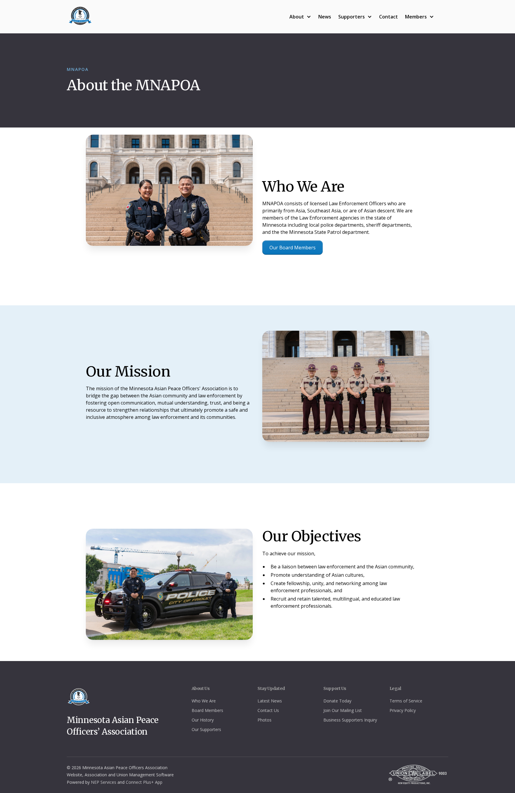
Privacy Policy (403, 710)
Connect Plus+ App (144, 782)
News (324, 16)
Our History (203, 720)
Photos (265, 720)
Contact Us (268, 710)
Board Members (207, 710)
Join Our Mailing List (342, 710)
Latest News (270, 701)
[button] (300, 16)
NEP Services (103, 782)
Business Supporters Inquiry (350, 720)
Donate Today (337, 701)
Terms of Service (406, 701)
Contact (388, 16)
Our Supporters (206, 729)
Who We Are (204, 701)
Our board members (292, 247)
